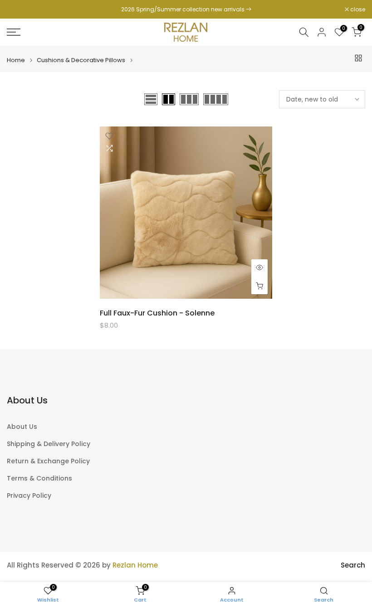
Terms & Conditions (39, 478)
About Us (22, 426)
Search (353, 565)
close (19, 9)
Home (16, 60)
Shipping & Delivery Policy (48, 444)
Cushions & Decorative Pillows (81, 60)
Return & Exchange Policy (48, 461)
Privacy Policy (29, 495)
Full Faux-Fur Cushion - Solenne (157, 313)
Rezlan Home (135, 565)
